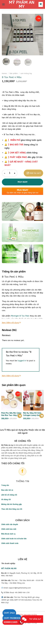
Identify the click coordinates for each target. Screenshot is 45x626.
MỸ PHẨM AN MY (21, 4)
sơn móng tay (26, 73)
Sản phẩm (14, 73)
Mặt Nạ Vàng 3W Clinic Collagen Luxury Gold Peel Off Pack (32, 414)
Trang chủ (5, 485)
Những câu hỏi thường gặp (11, 504)
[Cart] (40, 4)
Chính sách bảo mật (8, 529)
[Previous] (6, 34)
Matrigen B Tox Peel (20, 316)
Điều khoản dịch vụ (8, 534)
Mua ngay (23, 182)
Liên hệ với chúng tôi (9, 495)
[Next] (39, 34)
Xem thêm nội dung (10, 322)
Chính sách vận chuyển (9, 524)
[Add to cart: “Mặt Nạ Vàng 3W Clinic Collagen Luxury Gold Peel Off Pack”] (41, 416)
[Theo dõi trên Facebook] (22, 471)
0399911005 (11, 622)
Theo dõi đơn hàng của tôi (11, 509)
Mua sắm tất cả (7, 490)
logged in (22, 360)
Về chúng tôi (6, 499)
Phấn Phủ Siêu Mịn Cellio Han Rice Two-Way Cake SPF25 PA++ (11, 414)
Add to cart (35, 173)
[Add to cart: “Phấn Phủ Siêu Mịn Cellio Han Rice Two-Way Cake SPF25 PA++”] (20, 416)
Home (4, 73)
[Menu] (3, 4)
